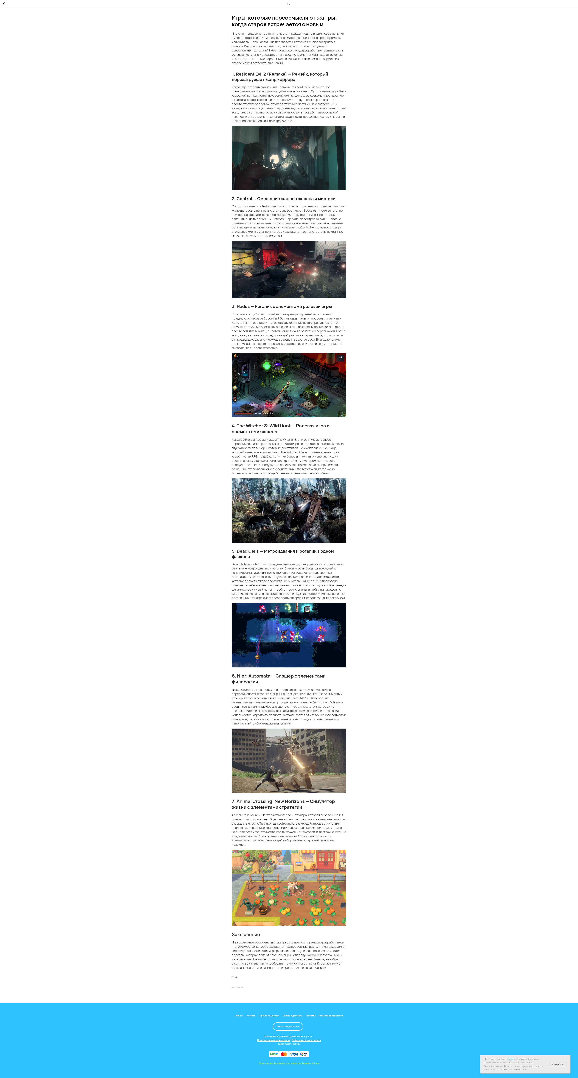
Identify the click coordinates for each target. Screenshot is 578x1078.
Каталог (251, 1015)
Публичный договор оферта (306, 1040)
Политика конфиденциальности (273, 1040)
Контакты (311, 1015)
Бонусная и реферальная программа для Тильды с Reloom (289, 1063)
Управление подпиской (330, 1015)
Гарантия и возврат (269, 1015)
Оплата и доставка (292, 1015)
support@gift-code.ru (289, 1043)
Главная (239, 1015)
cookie (511, 1059)
